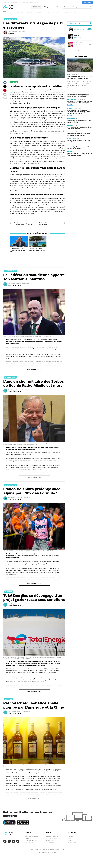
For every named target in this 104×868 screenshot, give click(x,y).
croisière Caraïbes (37, 115)
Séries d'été (38, 12)
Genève (69, 835)
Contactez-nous (15, 2)
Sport (69, 840)
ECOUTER (37, 7)
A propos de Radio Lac (31, 840)
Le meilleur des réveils (52, 835)
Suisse (69, 838)
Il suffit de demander (52, 836)
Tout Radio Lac (50, 842)
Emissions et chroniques (31, 836)
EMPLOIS (27, 844)
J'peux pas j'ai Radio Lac (52, 838)
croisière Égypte (18, 150)
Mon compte (87, 2)
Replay (59, 7)
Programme (48, 7)
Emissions (20, 12)
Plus (75, 12)
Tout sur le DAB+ (66, 12)
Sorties (56, 12)
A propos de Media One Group (30, 2)
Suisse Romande (72, 836)
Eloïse (12, 33)
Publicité (6, 2)
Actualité (29, 12)
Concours (48, 12)
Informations (49, 840)
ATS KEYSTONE (14, 285)
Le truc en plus (72, 842)
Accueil (27, 835)
